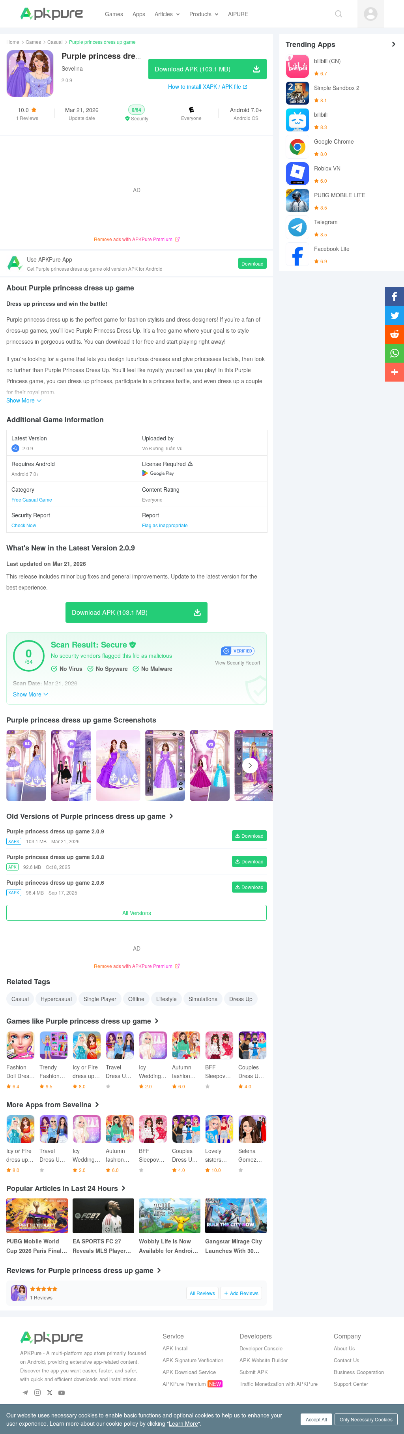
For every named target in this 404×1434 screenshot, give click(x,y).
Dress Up (240, 999)
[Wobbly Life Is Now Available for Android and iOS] (169, 1215)
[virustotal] (133, 645)
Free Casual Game (31, 499)
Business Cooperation (359, 1372)
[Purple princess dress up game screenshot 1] (71, 765)
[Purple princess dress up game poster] (26, 765)
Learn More (183, 1423)
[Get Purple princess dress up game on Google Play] (158, 473)
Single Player (100, 999)
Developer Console (260, 1348)
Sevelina (72, 68)
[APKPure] (51, 13)
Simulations (203, 999)
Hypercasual (56, 999)
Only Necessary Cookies (366, 1419)
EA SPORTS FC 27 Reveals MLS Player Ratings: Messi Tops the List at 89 (100, 1246)
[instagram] (37, 1393)
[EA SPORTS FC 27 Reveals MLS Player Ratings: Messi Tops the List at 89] (103, 1215)
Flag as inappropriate (165, 525)
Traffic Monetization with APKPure (278, 1383)
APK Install (176, 1348)
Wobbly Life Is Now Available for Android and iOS (167, 1246)
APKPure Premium (184, 1383)
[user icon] (371, 14)
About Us (344, 1348)
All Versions (136, 913)
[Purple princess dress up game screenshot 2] (118, 765)
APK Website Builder (263, 1360)
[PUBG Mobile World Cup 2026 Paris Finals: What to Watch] (37, 1215)
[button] (136, 113)
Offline (136, 999)
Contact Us (346, 1360)
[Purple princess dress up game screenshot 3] (165, 765)
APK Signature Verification (193, 1360)
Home (12, 41)
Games (33, 41)
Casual (55, 41)
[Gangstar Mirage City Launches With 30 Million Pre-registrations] (236, 1215)
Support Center (351, 1383)
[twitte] (49, 1393)
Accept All (316, 1419)
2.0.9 (27, 448)
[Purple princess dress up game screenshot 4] (210, 765)
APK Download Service (189, 1372)
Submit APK (253, 1372)
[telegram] (25, 1393)
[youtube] (62, 1393)
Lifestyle (166, 999)
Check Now (23, 525)
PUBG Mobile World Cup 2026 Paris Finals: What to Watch (36, 1246)
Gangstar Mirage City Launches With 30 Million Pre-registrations (233, 1246)
